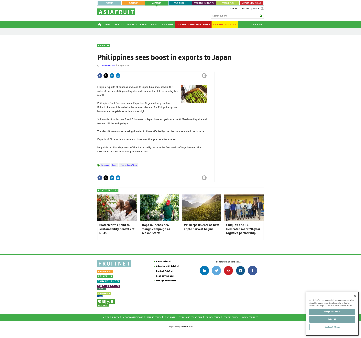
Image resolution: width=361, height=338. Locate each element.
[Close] (355, 296)
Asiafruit (103, 45)
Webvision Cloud (186, 327)
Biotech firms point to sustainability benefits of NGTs (116, 229)
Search (261, 16)
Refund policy (154, 317)
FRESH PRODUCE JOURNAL (204, 3)
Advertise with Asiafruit (167, 266)
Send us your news (165, 275)
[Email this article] (118, 75)
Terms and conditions (190, 317)
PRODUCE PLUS (228, 3)
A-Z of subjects (111, 317)
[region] (332, 314)
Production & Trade (128, 165)
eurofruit (133, 3)
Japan (114, 165)
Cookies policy (231, 317)
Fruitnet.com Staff (108, 65)
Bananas (105, 165)
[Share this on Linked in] (112, 75)
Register (233, 9)
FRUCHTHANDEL (180, 3)
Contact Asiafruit (164, 271)
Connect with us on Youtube (228, 270)
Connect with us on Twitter (216, 270)
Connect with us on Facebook (252, 270)
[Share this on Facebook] (99, 75)
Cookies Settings (332, 327)
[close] (206, 70)
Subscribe (245, 9)
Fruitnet (109, 3)
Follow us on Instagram (240, 270)
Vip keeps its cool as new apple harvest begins (201, 227)
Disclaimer (170, 317)
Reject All (332, 319)
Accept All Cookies (332, 311)
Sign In (256, 9)
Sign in (171, 70)
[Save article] (204, 75)
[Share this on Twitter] (105, 75)
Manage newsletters (166, 280)
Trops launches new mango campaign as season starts (156, 229)
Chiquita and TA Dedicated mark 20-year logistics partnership (243, 229)
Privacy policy (213, 317)
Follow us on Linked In (204, 270)
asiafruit (156, 3)
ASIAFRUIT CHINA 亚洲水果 (251, 3)
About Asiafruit (163, 261)
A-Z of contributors (133, 317)
